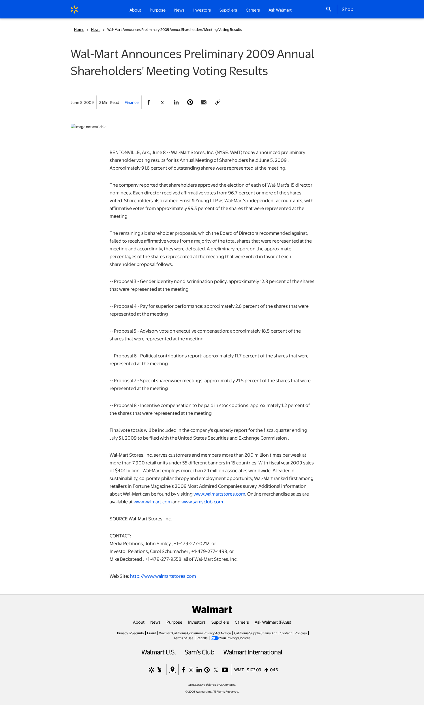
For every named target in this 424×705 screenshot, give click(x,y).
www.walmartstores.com (219, 493)
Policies (301, 633)
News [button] (179, 10)
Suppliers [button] (228, 10)
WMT (239, 669)
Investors (197, 622)
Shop (347, 8)
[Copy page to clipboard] (218, 102)
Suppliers (220, 622)
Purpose (174, 622)
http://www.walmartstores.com (163, 576)
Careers (253, 10)
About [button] (135, 10)
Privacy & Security (130, 633)
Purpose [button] (158, 10)
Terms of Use (184, 637)
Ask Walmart (280, 10)
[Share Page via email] (204, 102)
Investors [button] (202, 10)
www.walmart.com (153, 501)
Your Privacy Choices (235, 637)
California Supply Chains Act (255, 633)
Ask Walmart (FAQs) (273, 622)
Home (79, 29)
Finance (132, 102)
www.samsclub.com (202, 501)
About (139, 622)
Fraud (151, 633)
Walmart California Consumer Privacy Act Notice (195, 633)
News (95, 29)
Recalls (202, 637)
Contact (286, 633)
